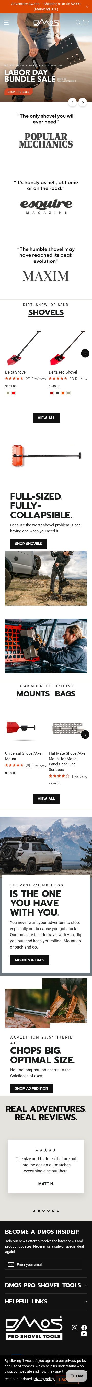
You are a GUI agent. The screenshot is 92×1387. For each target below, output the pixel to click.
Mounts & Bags (29, 960)
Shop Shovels (28, 543)
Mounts (33, 694)
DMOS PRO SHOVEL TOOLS (43, 1285)
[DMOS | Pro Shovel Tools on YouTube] (84, 1333)
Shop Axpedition (31, 1088)
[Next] (82, 102)
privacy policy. (44, 1379)
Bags (65, 694)
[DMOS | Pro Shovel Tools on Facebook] (84, 1327)
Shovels (46, 312)
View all (46, 418)
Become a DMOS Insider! (42, 1231)
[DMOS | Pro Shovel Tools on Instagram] (74, 1327)
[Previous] (72, 102)
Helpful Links (26, 1301)
